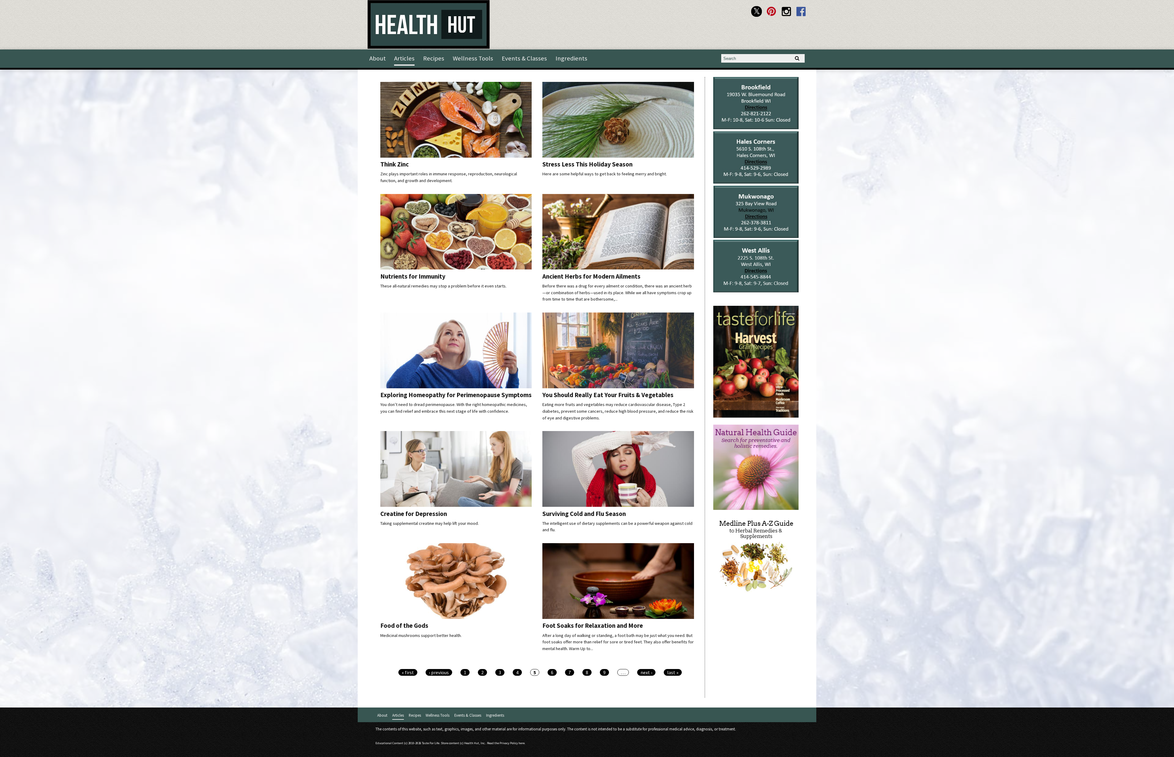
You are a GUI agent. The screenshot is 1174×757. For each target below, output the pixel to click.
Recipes (433, 58)
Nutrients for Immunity (412, 276)
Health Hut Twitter (756, 11)
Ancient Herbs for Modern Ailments (591, 276)
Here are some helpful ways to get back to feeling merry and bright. (604, 174)
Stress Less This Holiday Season (587, 164)
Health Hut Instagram (786, 11)
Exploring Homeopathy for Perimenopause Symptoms (456, 395)
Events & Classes (524, 58)
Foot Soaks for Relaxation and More (592, 626)
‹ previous (439, 672)
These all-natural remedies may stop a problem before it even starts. (443, 286)
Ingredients (571, 58)
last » (672, 672)
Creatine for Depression (413, 514)
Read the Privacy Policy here (506, 743)
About (377, 58)
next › (646, 672)
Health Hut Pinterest (771, 11)
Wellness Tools (473, 58)
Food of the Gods (404, 626)
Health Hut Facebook (801, 11)
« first (408, 672)
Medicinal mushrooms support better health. (421, 635)
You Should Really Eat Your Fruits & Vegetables (608, 395)
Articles (404, 58)
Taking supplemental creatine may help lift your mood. (429, 523)
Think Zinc (394, 164)
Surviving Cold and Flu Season (584, 514)
